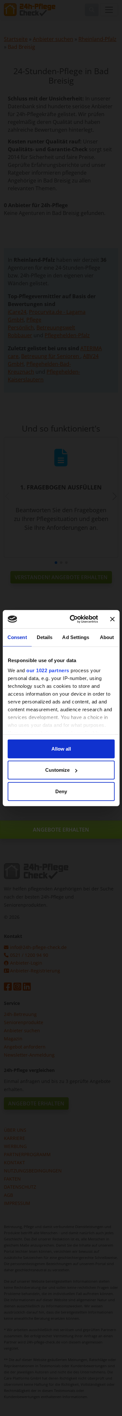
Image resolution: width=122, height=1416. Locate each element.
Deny (61, 791)
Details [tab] (45, 637)
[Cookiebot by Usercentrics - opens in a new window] (72, 619)
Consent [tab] (17, 637)
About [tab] (107, 637)
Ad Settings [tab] (75, 637)
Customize (57, 770)
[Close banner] (112, 619)
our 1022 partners (47, 670)
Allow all (61, 748)
